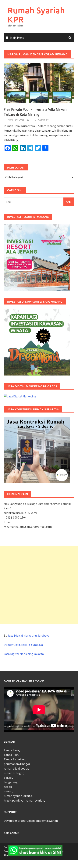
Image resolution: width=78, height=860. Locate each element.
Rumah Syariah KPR (36, 15)
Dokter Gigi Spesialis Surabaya (23, 645)
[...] (18, 139)
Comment (43, 119)
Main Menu (17, 37)
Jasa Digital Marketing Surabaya (28, 635)
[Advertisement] (39, 585)
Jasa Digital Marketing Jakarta (24, 654)
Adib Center (11, 833)
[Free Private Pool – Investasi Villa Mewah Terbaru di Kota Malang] (39, 83)
